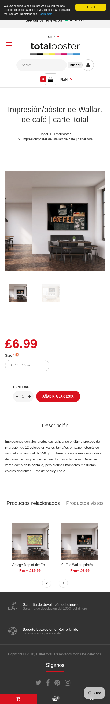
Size (8, 356)
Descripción (55, 425)
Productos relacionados (33, 503)
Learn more (45, 14)
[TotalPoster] (55, 54)
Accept (91, 7)
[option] (55, 221)
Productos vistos (85, 503)
